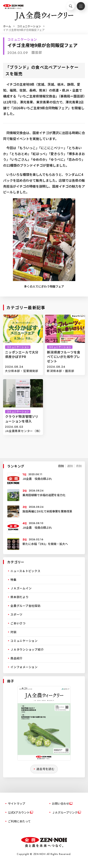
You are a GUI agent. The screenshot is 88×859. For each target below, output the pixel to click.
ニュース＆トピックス (25, 571)
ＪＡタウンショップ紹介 (27, 649)
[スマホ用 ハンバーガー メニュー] (81, 6)
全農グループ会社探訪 (25, 606)
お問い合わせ (60, 803)
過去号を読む (45, 769)
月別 (79, 466)
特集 (13, 580)
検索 (71, 6)
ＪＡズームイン (21, 588)
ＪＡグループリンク (65, 812)
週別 (70, 466)
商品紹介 (16, 658)
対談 (13, 632)
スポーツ (16, 614)
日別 (61, 466)
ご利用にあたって (19, 821)
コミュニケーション (29, 26)
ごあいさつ (18, 623)
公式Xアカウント (19, 812)
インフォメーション (24, 667)
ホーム (7, 26)
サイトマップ (16, 803)
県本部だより (19, 597)
